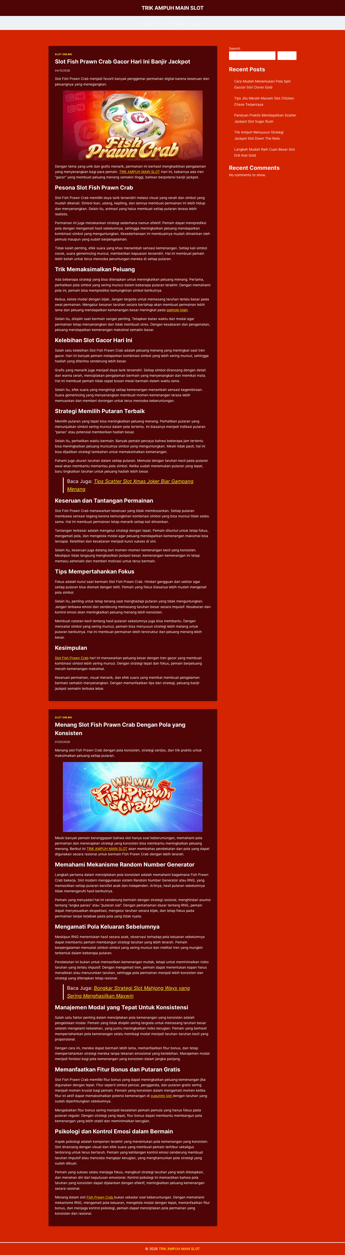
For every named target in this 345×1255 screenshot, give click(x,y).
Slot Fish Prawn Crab (72, 658)
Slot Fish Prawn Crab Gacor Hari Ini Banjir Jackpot (122, 61)
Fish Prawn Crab (100, 1197)
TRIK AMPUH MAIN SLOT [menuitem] (139, 172)
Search (234, 49)
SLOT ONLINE (63, 54)
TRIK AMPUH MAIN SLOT (179, 1249)
